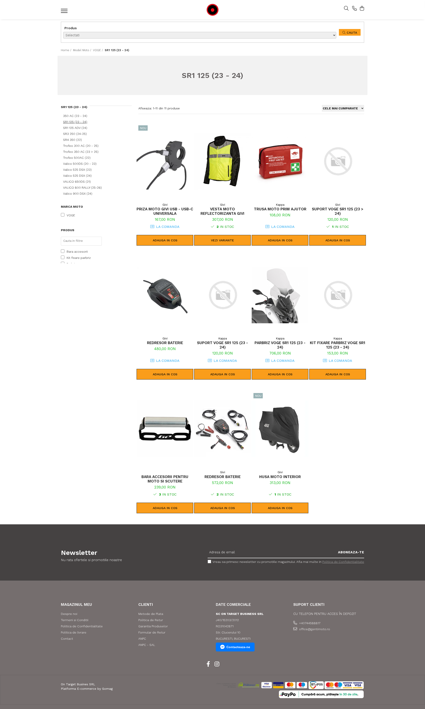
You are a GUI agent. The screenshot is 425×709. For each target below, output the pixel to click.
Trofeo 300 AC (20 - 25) (81, 145)
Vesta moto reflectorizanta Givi (222, 211)
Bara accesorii (77, 251)
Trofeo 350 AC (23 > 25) (81, 151)
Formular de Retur (151, 632)
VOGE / (98, 50)
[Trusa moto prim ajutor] (280, 161)
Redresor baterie (165, 343)
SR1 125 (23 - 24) (75, 122)
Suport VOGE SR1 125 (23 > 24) (337, 211)
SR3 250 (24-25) (75, 134)
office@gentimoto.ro (314, 629)
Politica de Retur (150, 620)
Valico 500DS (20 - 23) (80, 163)
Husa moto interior (280, 477)
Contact (67, 638)
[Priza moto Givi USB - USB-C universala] (165, 161)
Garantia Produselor (153, 626)
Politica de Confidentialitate (343, 562)
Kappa (280, 204)
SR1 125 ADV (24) (75, 128)
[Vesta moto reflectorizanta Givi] (222, 161)
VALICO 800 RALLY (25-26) (82, 187)
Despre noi (69, 614)
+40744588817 (309, 623)
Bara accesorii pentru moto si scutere (164, 479)
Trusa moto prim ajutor (280, 209)
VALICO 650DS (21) (77, 181)
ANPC (142, 638)
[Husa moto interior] (280, 429)
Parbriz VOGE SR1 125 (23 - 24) (280, 345)
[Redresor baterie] (165, 295)
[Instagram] (217, 664)
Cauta (351, 32)
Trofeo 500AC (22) (77, 157)
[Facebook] (208, 664)
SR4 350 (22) (72, 139)
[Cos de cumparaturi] (361, 8)
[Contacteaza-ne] (354, 8)
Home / (66, 50)
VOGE (71, 215)
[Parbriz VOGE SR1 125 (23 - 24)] (280, 295)
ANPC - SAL (146, 645)
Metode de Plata (150, 614)
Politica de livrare (73, 632)
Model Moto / (82, 50)
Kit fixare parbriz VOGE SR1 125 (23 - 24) (337, 345)
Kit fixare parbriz (79, 258)
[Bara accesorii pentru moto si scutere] (165, 429)
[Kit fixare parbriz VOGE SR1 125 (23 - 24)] (337, 295)
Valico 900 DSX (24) (77, 193)
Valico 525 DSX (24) (77, 175)
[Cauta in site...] (346, 8)
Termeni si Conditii (74, 620)
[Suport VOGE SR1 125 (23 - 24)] (222, 295)
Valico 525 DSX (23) (77, 169)
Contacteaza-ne (238, 647)
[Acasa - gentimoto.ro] (212, 10)
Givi (165, 204)
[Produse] (65, 12)
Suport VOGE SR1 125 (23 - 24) (222, 345)
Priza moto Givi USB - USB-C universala (165, 211)
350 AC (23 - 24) (75, 116)
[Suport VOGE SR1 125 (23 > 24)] (337, 161)
